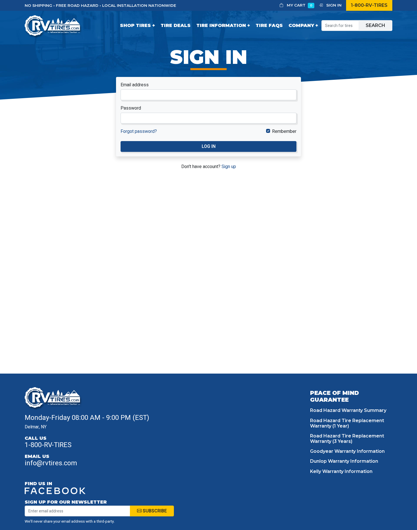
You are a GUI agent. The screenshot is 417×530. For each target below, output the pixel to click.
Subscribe (154, 511)
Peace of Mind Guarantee (334, 396)
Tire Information (221, 25)
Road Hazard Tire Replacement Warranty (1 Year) (347, 423)
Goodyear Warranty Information (347, 451)
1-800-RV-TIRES (369, 5)
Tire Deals (176, 25)
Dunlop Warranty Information (344, 461)
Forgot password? (139, 131)
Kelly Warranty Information (341, 471)
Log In (209, 146)
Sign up (229, 166)
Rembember (284, 131)
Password (131, 108)
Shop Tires (135, 25)
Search (375, 25)
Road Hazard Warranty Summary (348, 410)
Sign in (333, 5)
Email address (135, 84)
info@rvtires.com (51, 463)
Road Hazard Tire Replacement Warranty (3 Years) (347, 438)
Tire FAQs (269, 25)
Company (301, 25)
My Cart (299, 5)
